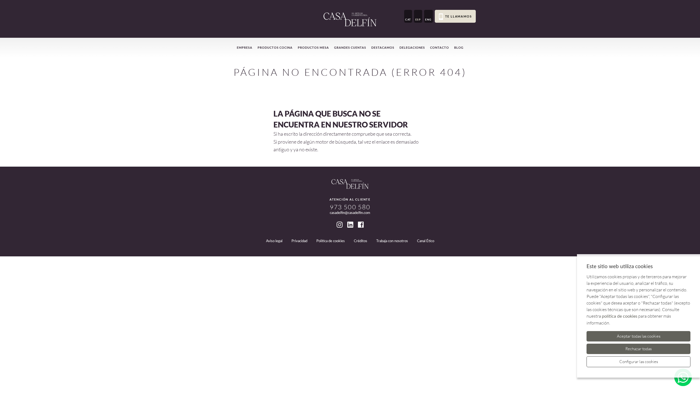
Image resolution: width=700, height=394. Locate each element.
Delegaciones (412, 47)
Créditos (360, 241)
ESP (418, 19)
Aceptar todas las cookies (638, 336)
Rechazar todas (638, 348)
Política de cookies (330, 241)
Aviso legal (274, 241)
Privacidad (299, 241)
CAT (408, 19)
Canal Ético (425, 241)
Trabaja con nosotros (392, 241)
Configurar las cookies (638, 361)
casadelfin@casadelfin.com (350, 213)
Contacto (439, 47)
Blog (458, 47)
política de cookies (619, 316)
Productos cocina (275, 47)
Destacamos (382, 47)
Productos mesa (313, 47)
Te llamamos (458, 16)
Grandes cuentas (350, 47)
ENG (428, 19)
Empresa (244, 47)
